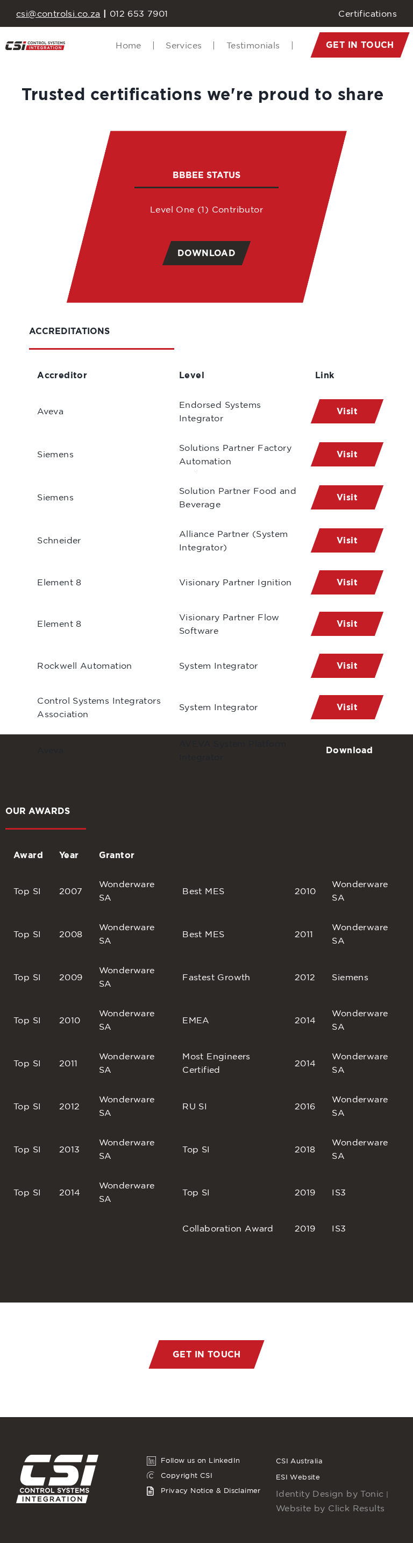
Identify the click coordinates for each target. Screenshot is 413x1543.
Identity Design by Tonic (330, 1493)
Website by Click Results (330, 1508)
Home (135, 45)
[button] (359, 45)
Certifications (367, 13)
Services (191, 45)
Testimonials (260, 45)
